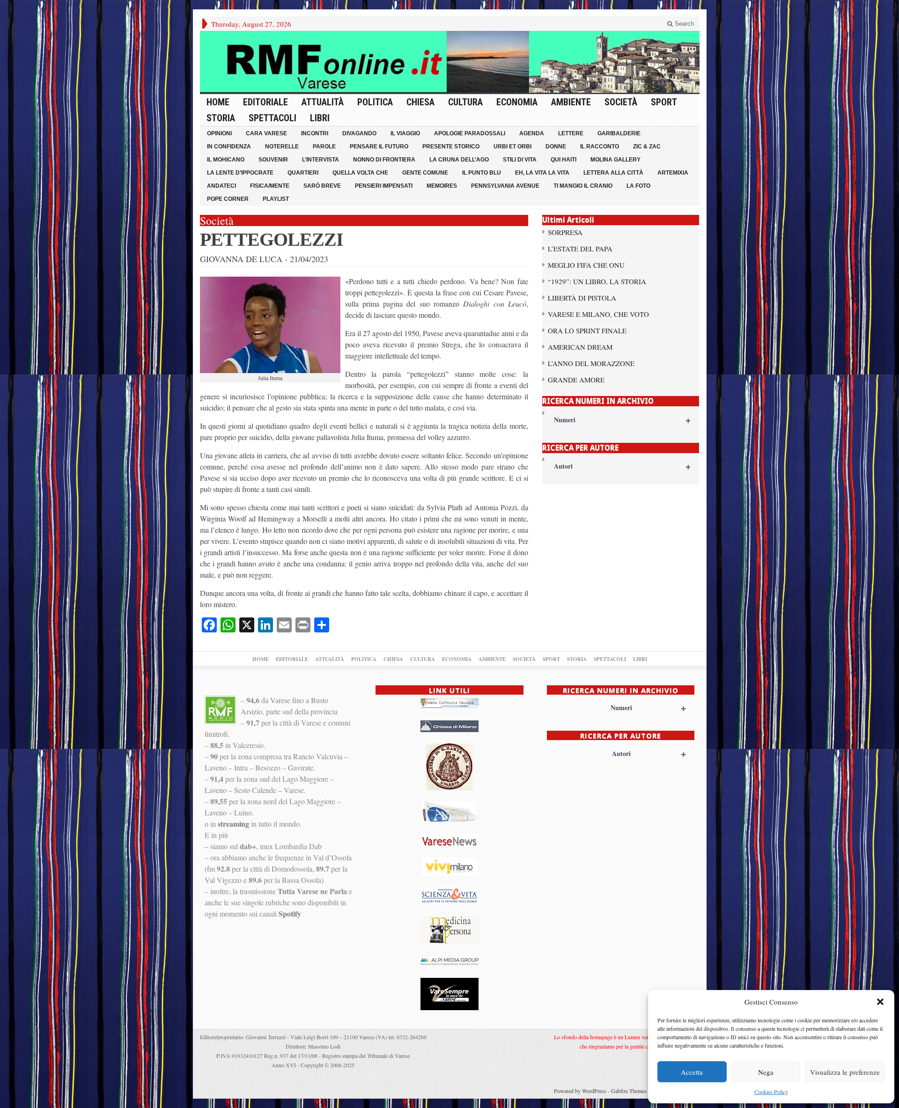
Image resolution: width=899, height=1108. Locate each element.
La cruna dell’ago (459, 159)
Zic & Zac (647, 146)
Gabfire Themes (629, 1090)
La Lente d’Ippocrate (240, 172)
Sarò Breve (322, 186)
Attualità (323, 102)
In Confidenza (229, 146)
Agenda (531, 133)
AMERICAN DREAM (580, 347)
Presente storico (450, 146)
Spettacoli (272, 118)
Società (620, 102)
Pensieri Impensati (384, 186)
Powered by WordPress (580, 1090)
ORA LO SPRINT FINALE (587, 330)
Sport (664, 102)
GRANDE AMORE (576, 379)
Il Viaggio (405, 133)
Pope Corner (228, 199)
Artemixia (672, 172)
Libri (320, 118)
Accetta (692, 1072)
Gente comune (425, 172)
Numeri (622, 419)
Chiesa (420, 102)
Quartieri (302, 172)
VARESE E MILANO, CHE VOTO (598, 314)
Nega (766, 1072)
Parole (324, 146)
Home (217, 102)
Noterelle (282, 146)
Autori (622, 466)
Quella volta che (360, 172)
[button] (880, 1001)
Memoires (442, 186)
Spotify (290, 913)
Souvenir (273, 159)
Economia (517, 102)
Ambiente (571, 102)
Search (683, 23)
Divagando (359, 133)
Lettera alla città (613, 172)
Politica (375, 102)
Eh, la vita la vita (542, 172)
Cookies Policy (771, 1091)
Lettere (570, 133)
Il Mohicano (225, 159)
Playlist (276, 199)
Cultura (465, 102)
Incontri (314, 133)
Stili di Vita (520, 159)
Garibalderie (619, 133)
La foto (638, 186)
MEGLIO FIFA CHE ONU (586, 265)
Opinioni (219, 133)
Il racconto (599, 146)
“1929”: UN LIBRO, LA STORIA (597, 281)
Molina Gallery (615, 159)
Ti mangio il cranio (582, 186)
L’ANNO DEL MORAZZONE (591, 363)
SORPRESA (565, 232)
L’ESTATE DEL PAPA (580, 248)
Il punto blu (481, 172)
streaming (233, 823)
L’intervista (320, 159)
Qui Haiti (563, 159)
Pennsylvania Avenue (505, 186)
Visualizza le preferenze (845, 1072)
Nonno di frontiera (384, 159)
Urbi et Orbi (512, 146)
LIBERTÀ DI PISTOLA (582, 297)
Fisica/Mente (269, 186)
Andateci (221, 186)
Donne (555, 146)
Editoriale (265, 102)
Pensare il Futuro (379, 146)
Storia (220, 118)
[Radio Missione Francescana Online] (450, 62)
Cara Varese (266, 133)
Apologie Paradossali (469, 133)
